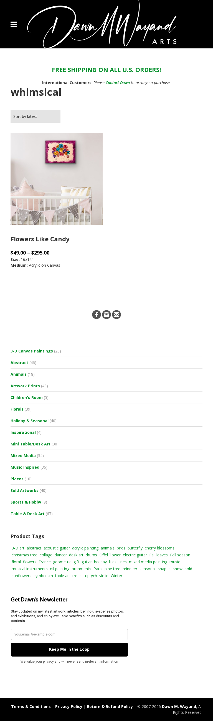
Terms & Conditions (31, 706)
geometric (62, 561)
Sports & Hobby (26, 502)
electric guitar (135, 554)
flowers (29, 561)
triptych (90, 575)
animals (108, 548)
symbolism (43, 575)
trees (77, 575)
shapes (164, 568)
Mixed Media (23, 455)
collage (46, 554)
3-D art (18, 548)
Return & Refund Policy (110, 706)
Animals (19, 374)
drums (91, 554)
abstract (34, 548)
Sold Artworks (25, 490)
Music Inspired (25, 467)
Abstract (19, 362)
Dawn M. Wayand (179, 706)
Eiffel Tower (110, 554)
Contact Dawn (118, 82)
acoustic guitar (57, 548)
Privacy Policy (68, 706)
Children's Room (27, 397)
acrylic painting (85, 548)
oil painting (59, 568)
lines (123, 561)
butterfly (135, 548)
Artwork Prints (25, 385)
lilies (112, 561)
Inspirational (23, 432)
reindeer (130, 568)
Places (17, 478)
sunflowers (21, 575)
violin (103, 575)
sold (188, 568)
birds (121, 548)
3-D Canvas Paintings (32, 351)
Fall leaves (158, 554)
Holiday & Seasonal (30, 420)
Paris (97, 568)
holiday (100, 561)
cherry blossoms (159, 548)
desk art (76, 554)
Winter (116, 575)
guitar (87, 561)
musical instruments (30, 568)
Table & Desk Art (28, 513)
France (45, 561)
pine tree (112, 568)
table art (62, 575)
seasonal (148, 568)
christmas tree (24, 554)
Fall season (180, 554)
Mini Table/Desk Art (30, 444)
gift (76, 561)
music (174, 561)
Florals (17, 409)
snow (177, 568)
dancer (61, 554)
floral (16, 561)
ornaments (81, 568)
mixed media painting (148, 561)
